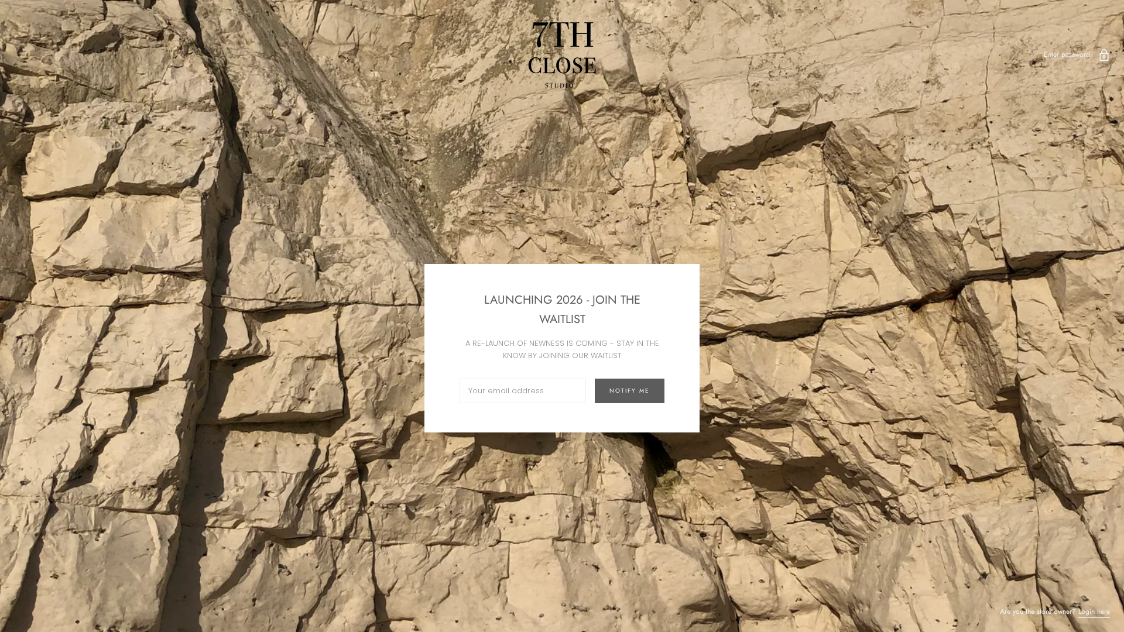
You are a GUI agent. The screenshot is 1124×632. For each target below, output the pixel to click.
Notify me (629, 390)
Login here (1094, 611)
